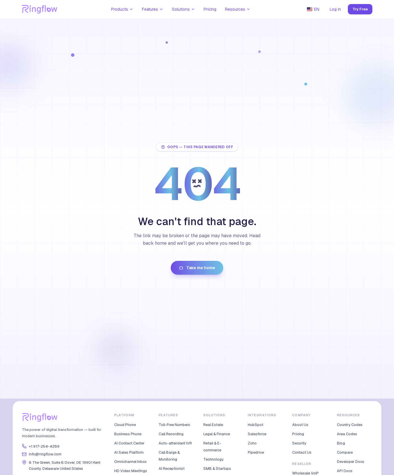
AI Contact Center (129, 443)
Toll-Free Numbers (174, 424)
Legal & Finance (216, 433)
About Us (300, 424)
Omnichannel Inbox (130, 461)
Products (119, 9)
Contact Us (302, 452)
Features (150, 9)
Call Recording (171, 433)
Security (299, 443)
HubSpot (255, 424)
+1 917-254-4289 (44, 446)
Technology (213, 459)
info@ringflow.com (45, 454)
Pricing (210, 9)
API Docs (344, 470)
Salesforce (257, 433)
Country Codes (350, 424)
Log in (335, 9)
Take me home (200, 267)
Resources (235, 9)
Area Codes (347, 433)
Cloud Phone (125, 424)
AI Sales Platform (129, 452)
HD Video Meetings (130, 470)
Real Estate (213, 424)
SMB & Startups (217, 468)
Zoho (252, 443)
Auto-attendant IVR (175, 443)
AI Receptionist (172, 468)
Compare (345, 452)
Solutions (181, 9)
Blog (341, 443)
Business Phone (127, 433)
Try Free (360, 9)
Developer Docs (350, 461)
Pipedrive (256, 452)
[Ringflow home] (40, 9)
